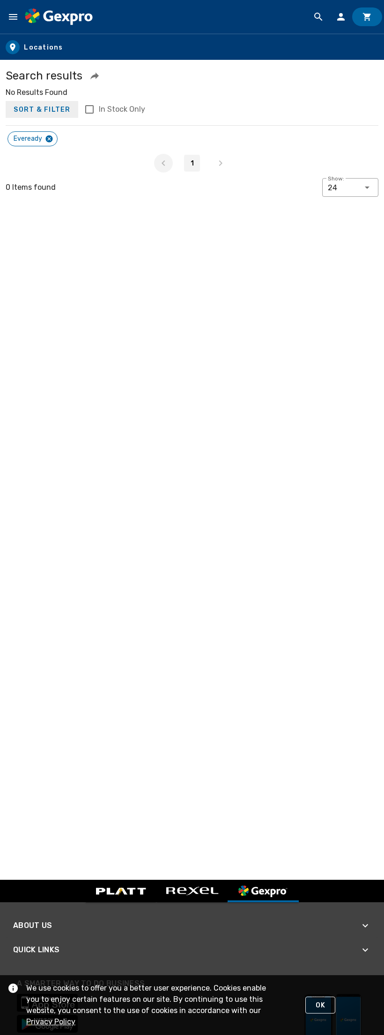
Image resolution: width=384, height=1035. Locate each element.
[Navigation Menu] (13, 17)
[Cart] (367, 16)
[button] (94, 75)
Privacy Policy (50, 1021)
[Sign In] (341, 17)
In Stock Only (122, 109)
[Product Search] (318, 17)
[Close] (49, 139)
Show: (336, 178)
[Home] (58, 17)
